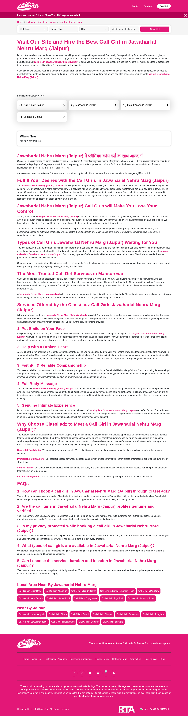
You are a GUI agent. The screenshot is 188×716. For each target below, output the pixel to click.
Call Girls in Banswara (128, 614)
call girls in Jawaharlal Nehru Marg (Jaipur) (56, 62)
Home (26, 659)
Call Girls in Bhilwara (113, 622)
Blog (162, 659)
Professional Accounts (56, 659)
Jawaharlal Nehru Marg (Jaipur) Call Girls (43, 185)
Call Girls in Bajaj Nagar (86, 598)
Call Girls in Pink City (148, 591)
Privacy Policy (102, 659)
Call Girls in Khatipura (56, 591)
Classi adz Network (159, 709)
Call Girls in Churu (58, 614)
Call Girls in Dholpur (103, 614)
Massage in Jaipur (85, 105)
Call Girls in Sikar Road (30, 591)
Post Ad (164, 6)
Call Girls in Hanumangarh (32, 614)
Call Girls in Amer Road (58, 598)
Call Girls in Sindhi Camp (83, 591)
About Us (36, 659)
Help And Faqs (119, 659)
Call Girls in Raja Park (112, 598)
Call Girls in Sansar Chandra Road (117, 591)
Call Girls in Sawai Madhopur (33, 622)
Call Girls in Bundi (80, 614)
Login (135, 6)
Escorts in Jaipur (33, 116)
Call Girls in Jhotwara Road (141, 598)
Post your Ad (151, 659)
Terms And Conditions (81, 659)
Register (148, 6)
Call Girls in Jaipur (34, 105)
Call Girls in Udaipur (89, 622)
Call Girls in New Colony (31, 598)
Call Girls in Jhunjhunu (154, 614)
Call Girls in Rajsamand (63, 622)
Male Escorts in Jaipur (139, 105)
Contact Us (135, 659)
